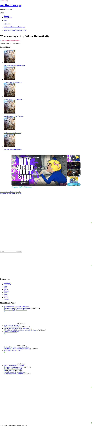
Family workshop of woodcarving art (10, 193)
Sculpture (6, 299)
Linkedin (18, 192)
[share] (63, 156)
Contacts (6, 16)
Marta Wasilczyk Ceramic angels (13, 369)
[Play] (74, 172)
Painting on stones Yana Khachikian (14, 365)
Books (5, 286)
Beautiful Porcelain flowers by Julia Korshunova (17, 328)
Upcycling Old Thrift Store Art (28, 157)
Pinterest (12, 192)
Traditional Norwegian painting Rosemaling (16, 347)
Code (5, 287)
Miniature (6, 291)
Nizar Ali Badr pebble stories (12, 325)
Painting (6, 296)
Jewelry (6, 289)
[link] (14, 157)
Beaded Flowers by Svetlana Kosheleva (15, 372)
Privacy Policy (8, 17)
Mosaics (6, 292)
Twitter (8, 192)
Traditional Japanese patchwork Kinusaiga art (16, 306)
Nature (5, 294)
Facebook (3, 192)
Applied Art (7, 283)
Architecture (7, 284)
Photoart (6, 297)
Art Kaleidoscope (10, 5)
